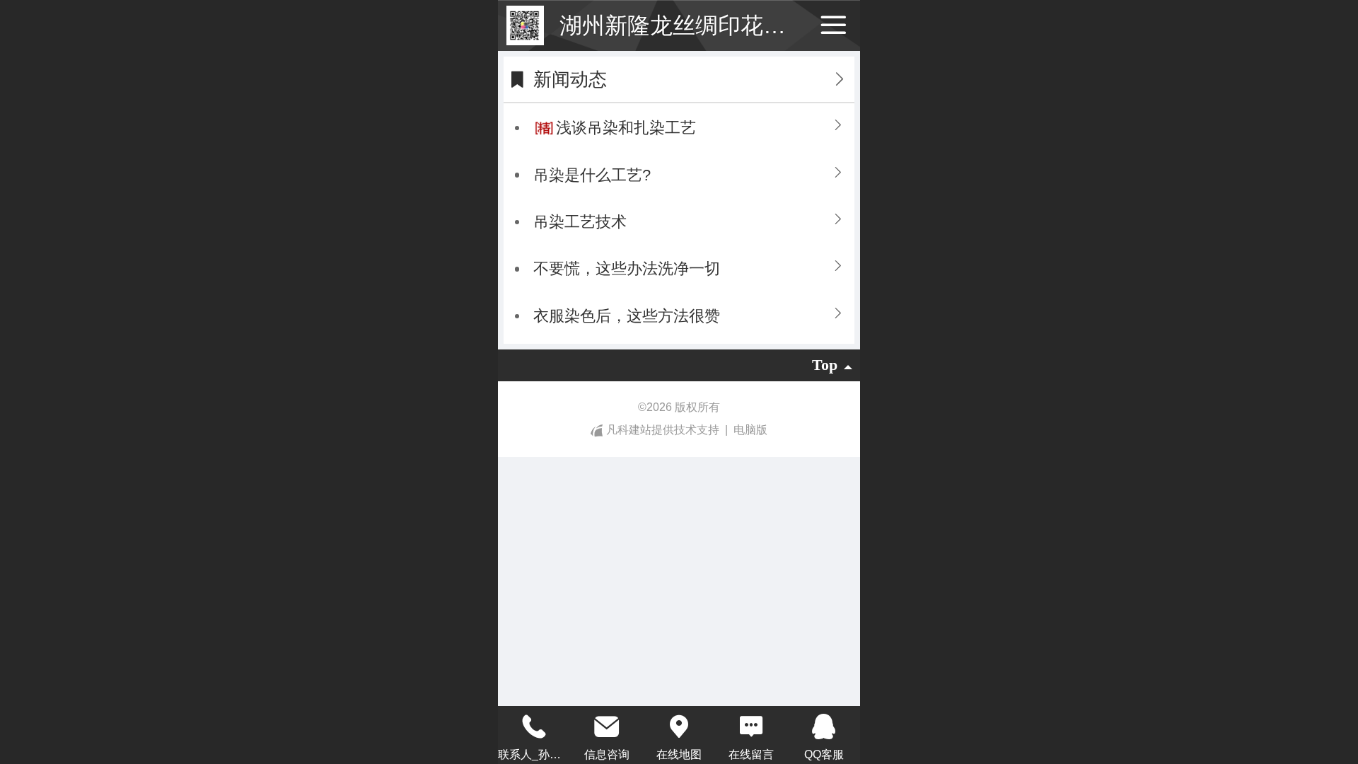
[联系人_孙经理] (534, 726)
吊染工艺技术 (580, 222)
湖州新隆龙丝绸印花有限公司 (706, 25)
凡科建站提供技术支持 (662, 430)
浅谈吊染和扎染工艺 (626, 128)
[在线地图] (679, 726)
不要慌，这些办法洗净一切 (626, 268)
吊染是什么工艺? (592, 175)
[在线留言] (751, 726)
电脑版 (750, 430)
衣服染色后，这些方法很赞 (626, 316)
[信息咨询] (606, 726)
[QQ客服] (824, 726)
